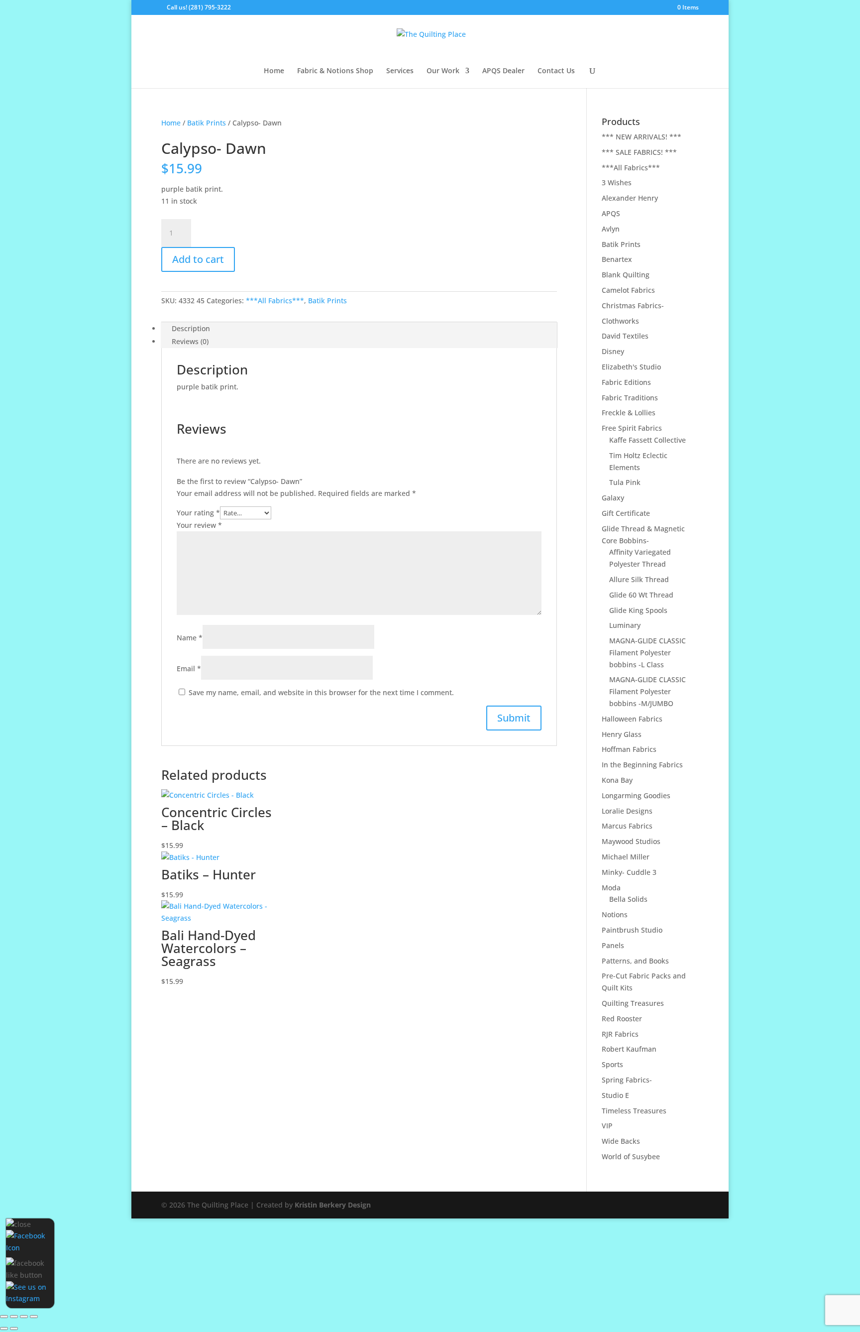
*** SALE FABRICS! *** (639, 152)
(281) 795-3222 (210, 7)
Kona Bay (617, 780)
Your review (199, 525)
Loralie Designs (627, 811)
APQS (611, 213)
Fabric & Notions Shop (335, 71)
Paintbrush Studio (632, 930)
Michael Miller (625, 856)
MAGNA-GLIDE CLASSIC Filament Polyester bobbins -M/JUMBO (647, 691)
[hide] (18, 1224)
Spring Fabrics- (627, 1080)
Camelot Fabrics (628, 290)
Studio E (615, 1095)
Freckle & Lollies (628, 412)
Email (189, 668)
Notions (615, 914)
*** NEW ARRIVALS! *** (641, 136)
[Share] (24, 1316)
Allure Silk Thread (639, 579)
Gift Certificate (626, 513)
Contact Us (556, 71)
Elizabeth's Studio (631, 366)
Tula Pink (625, 482)
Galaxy (613, 497)
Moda (611, 887)
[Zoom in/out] (4, 1316)
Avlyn (611, 229)
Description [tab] (191, 328)
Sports (612, 1064)
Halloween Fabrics (632, 719)
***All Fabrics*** (275, 300)
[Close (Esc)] (34, 1316)
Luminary (625, 625)
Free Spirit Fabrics (632, 428)
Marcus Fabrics (627, 826)
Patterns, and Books (635, 961)
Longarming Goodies (636, 795)
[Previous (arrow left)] (4, 1328)
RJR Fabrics (620, 1034)
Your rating (198, 512)
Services (400, 71)
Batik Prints (206, 122)
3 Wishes (617, 182)
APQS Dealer (503, 71)
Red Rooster (622, 1018)
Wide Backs (621, 1141)
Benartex (617, 259)
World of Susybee (631, 1156)
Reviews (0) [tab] (190, 341)
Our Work (443, 71)
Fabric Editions (626, 382)
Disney (613, 351)
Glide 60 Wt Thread (641, 595)
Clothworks (620, 321)
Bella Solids (628, 899)
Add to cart (198, 259)
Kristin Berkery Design (333, 1205)
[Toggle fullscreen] (14, 1316)
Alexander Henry (630, 198)
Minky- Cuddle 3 (629, 872)
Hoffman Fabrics (629, 749)
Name (190, 637)
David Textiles (625, 336)
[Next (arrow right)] (14, 1328)
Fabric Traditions (630, 397)
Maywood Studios (631, 841)
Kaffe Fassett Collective (647, 440)
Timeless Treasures (634, 1110)
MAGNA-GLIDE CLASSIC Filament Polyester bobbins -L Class (647, 652)
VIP (607, 1125)
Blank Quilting (625, 274)
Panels (613, 945)
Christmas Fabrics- (633, 305)
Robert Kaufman (629, 1049)
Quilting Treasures (633, 1003)
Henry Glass (622, 734)
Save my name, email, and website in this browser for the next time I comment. (321, 692)
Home (274, 71)
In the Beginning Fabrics (642, 764)
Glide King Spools (638, 610)
